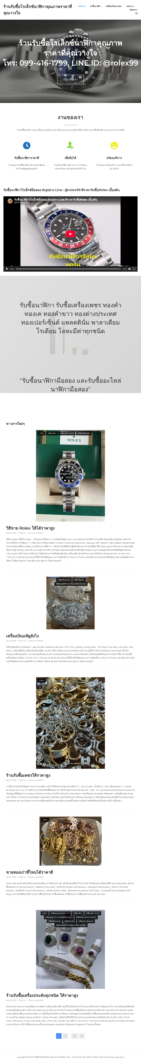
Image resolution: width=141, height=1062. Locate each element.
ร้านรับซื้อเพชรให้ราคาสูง (28, 775)
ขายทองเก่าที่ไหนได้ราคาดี (29, 872)
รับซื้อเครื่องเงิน (79, 580)
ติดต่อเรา (134, 10)
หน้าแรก (82, 6)
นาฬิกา (41, 433)
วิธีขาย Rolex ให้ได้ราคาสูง (30, 528)
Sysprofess (119, 1057)
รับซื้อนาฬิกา (95, 6)
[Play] (7, 269)
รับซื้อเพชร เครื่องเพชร (85, 921)
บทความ (129, 6)
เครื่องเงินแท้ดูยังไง (22, 635)
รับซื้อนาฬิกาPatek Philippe (86, 917)
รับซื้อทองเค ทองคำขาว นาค (60, 913)
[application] (70, 234)
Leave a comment (36, 533)
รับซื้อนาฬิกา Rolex (67, 433)
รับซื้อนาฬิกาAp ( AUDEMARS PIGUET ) (59, 917)
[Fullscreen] (134, 269)
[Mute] (129, 269)
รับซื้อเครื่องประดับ (114, 6)
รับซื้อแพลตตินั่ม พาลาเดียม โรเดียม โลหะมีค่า (71, 584)
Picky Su (22, 533)
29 (75, 1036)
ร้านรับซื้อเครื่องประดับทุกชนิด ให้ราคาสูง (42, 995)
